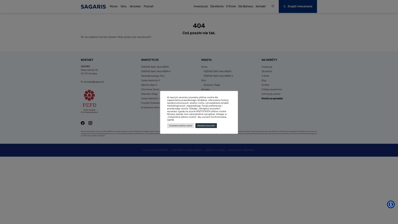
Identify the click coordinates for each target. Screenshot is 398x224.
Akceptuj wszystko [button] (206, 125)
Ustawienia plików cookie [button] (180, 125)
